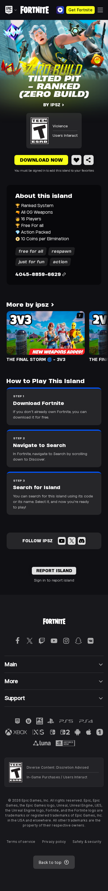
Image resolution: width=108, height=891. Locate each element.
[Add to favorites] (76, 160)
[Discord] (82, 541)
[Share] (89, 160)
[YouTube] (62, 541)
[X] (72, 541)
